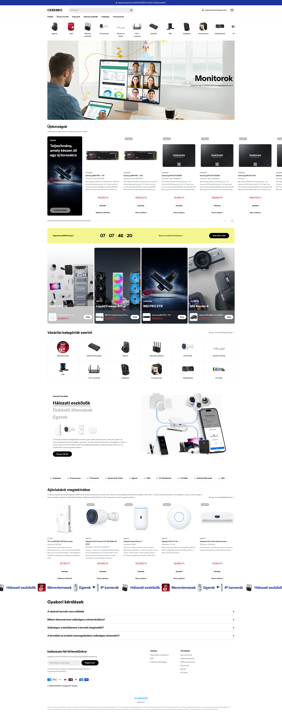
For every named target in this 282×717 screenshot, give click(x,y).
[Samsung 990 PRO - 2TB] (141, 152)
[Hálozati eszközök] (185, 425)
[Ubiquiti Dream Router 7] (81, 430)
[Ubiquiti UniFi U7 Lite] (92, 430)
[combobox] (101, 10)
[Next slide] (232, 221)
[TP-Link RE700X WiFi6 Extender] (58, 430)
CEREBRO (54, 10)
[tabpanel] (91, 441)
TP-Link (50, 538)
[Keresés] (131, 10)
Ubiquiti (88, 538)
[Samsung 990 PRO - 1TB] (102, 152)
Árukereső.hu (141, 702)
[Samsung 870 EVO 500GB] (179, 152)
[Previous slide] (225, 221)
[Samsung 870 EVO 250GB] (217, 152)
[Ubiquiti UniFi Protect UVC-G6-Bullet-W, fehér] (69, 430)
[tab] (71, 403)
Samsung (88, 172)
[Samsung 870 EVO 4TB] (255, 152)
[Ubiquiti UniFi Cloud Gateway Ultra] (217, 518)
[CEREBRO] (38, 588)
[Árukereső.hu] (141, 699)
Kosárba (103, 206)
